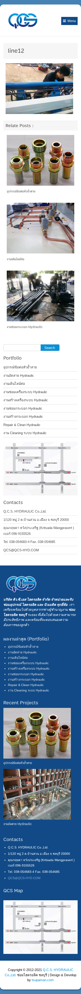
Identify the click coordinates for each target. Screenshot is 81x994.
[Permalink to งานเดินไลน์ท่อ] (40, 228)
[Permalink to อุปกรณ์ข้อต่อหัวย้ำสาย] (40, 160)
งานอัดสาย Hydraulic (18, 375)
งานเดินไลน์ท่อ (15, 259)
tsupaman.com (43, 980)
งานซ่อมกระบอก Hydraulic (25, 327)
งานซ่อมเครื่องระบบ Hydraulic (25, 392)
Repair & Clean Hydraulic (21, 425)
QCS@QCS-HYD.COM (21, 550)
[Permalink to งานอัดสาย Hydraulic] (37, 794)
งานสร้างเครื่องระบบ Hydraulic (25, 400)
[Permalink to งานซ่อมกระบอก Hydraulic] (40, 296)
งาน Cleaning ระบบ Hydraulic (25, 433)
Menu (72, 21)
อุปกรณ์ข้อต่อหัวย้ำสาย (21, 191)
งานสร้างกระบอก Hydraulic (23, 416)
